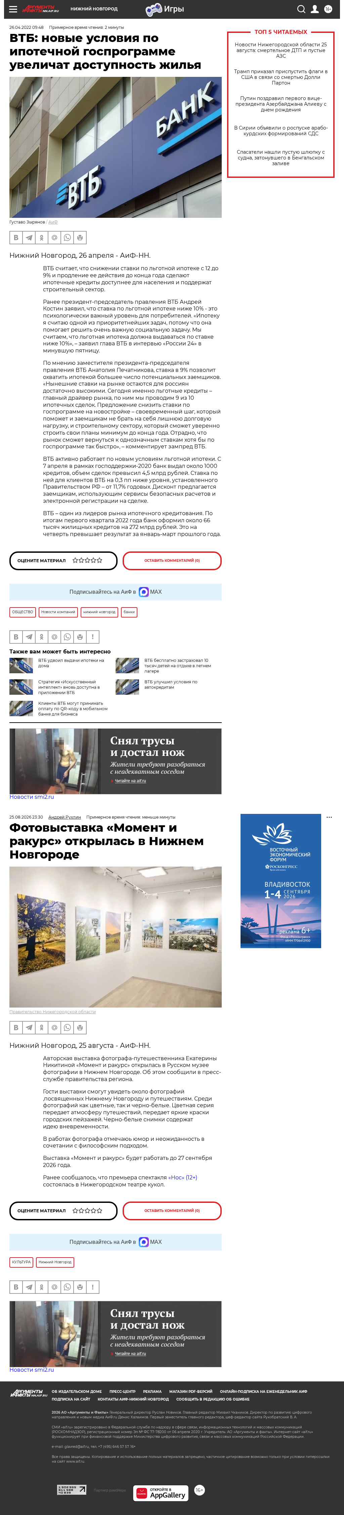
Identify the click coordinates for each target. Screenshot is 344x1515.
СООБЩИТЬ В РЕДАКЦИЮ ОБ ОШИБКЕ (213, 1399)
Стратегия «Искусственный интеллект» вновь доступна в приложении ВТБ (69, 687)
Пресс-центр (122, 1391)
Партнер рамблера (110, 1490)
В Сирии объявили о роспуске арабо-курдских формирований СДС (281, 131)
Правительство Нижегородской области (52, 1011)
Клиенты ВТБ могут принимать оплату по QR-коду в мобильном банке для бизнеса (73, 709)
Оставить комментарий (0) (172, 560)
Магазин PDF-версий (190, 1391)
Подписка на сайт (71, 1399)
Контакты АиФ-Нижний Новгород (133, 1399)
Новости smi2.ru (31, 797)
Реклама (152, 1391)
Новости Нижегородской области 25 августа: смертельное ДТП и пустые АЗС (281, 50)
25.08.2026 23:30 (26, 817)
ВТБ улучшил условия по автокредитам (171, 684)
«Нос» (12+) (182, 1177)
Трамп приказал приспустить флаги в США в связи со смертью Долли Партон (281, 77)
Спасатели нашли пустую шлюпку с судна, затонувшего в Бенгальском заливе (281, 157)
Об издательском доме (77, 1391)
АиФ (53, 222)
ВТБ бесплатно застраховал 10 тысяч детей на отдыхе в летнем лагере (177, 666)
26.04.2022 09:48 (26, 27)
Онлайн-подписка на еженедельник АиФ (263, 1391)
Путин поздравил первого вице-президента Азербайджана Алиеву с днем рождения (281, 104)
